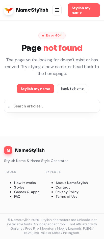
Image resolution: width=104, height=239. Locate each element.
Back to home (72, 88)
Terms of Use (66, 196)
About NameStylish (72, 182)
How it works (25, 182)
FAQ (17, 196)
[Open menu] (57, 10)
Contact (63, 187)
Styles (19, 187)
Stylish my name (81, 10)
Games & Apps (26, 192)
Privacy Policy (67, 192)
